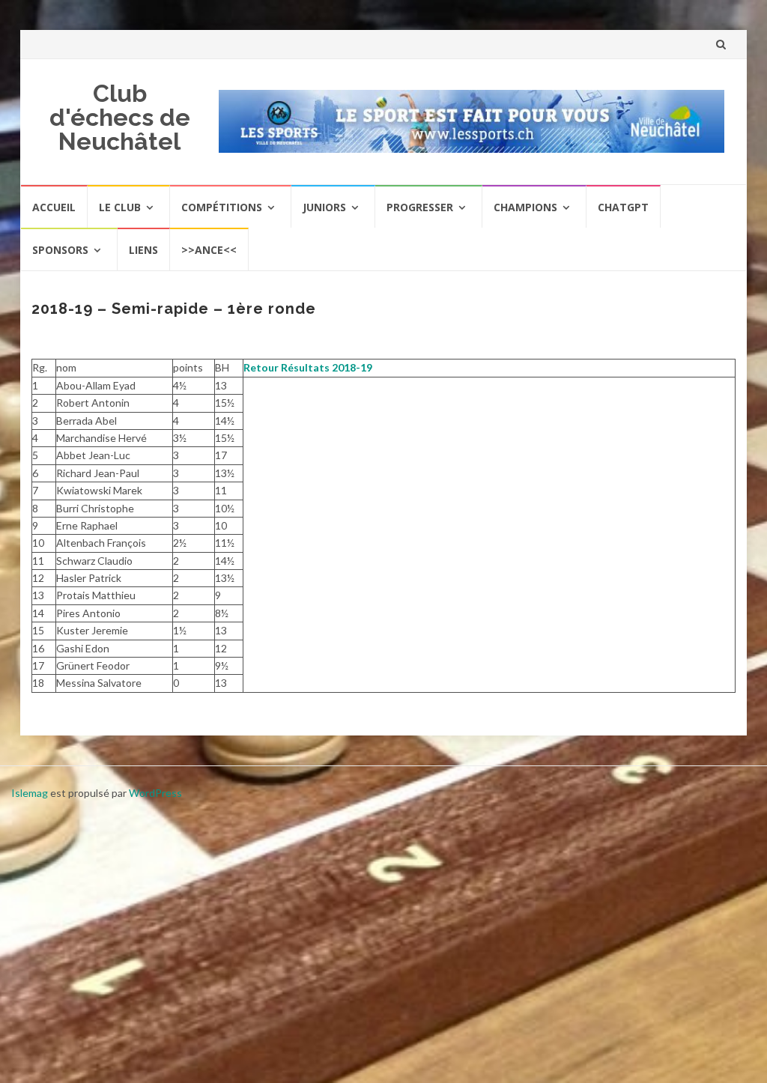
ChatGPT (623, 207)
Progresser (419, 207)
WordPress (155, 792)
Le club (120, 207)
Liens (143, 250)
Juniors (324, 207)
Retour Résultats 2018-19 (307, 367)
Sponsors (60, 250)
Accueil (54, 207)
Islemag (29, 792)
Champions (525, 207)
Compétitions (221, 207)
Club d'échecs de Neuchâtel (119, 117)
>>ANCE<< (209, 250)
